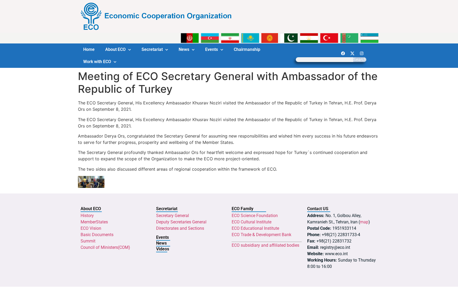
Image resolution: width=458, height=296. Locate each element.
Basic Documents (97, 234)
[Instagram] (361, 53)
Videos (162, 248)
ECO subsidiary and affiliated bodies (265, 245)
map (364, 221)
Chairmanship (247, 49)
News (184, 49)
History (87, 215)
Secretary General (172, 215)
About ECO (115, 49)
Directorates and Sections (180, 228)
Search (359, 59)
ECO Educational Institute (255, 228)
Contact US (317, 208)
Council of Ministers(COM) (105, 247)
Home (89, 49)
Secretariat (152, 49)
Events (211, 49)
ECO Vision (91, 228)
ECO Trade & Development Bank (261, 234)
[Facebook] (343, 53)
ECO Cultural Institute (251, 221)
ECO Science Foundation (255, 215)
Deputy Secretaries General (181, 221)
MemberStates (94, 221)
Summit (88, 241)
